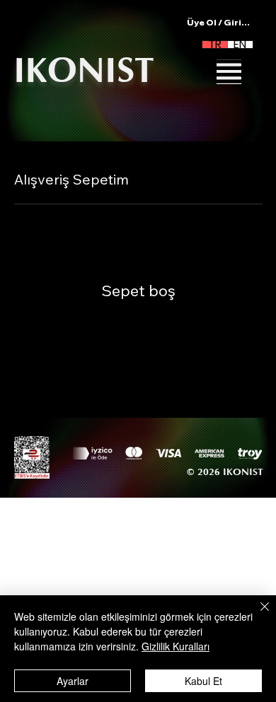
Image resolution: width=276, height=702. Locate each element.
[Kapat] (256, 615)
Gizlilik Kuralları (175, 646)
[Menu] (229, 71)
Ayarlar (72, 681)
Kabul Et (203, 681)
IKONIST (83, 71)
